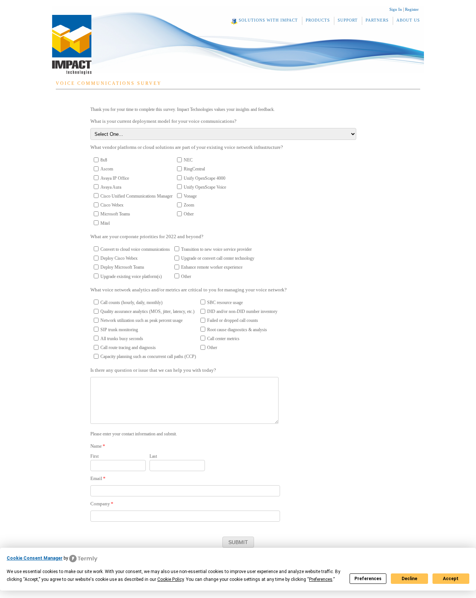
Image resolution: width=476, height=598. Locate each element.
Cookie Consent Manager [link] (34, 558)
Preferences (368, 578)
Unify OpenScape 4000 (204, 178)
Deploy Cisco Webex (119, 258)
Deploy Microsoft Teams (122, 267)
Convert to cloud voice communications (135, 249)
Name (97, 446)
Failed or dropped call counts (232, 320)
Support (348, 20)
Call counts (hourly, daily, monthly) (131, 302)
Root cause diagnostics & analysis (237, 329)
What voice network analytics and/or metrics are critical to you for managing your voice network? (188, 289)
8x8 (103, 160)
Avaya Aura (110, 187)
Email (98, 478)
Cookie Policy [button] (170, 579)
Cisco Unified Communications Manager (136, 196)
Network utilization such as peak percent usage (141, 320)
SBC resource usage (225, 302)
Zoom (189, 205)
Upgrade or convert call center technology (217, 258)
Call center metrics (223, 338)
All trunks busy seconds (121, 338)
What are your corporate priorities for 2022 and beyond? (146, 236)
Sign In (395, 9)
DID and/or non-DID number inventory (242, 311)
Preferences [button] (320, 579)
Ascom (106, 169)
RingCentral (194, 169)
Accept (451, 578)
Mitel (105, 223)
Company (101, 503)
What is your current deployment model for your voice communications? (163, 121)
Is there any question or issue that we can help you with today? (153, 370)
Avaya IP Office (114, 178)
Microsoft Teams (115, 214)
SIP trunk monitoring (119, 329)
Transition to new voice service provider (216, 249)
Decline (409, 578)
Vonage (190, 196)
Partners (377, 20)
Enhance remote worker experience (211, 267)
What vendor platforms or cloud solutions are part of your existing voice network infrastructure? (186, 147)
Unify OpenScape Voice (205, 187)
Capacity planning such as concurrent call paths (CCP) (148, 356)
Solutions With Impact (268, 20)
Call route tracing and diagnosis (128, 347)
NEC (188, 160)
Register (412, 9)
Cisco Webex (111, 205)
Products (318, 20)
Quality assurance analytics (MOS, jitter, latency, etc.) (147, 311)
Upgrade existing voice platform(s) (131, 276)
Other (189, 214)
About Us (408, 20)
